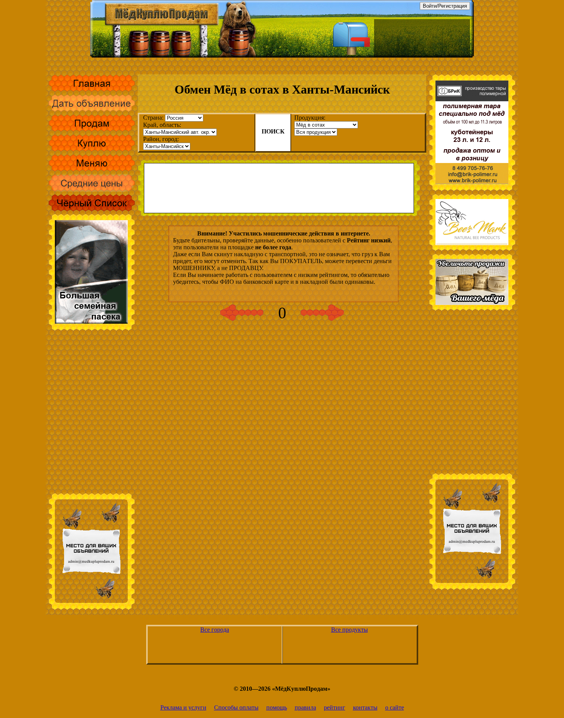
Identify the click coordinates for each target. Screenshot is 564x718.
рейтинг (334, 707)
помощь (276, 707)
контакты (365, 707)
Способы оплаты (236, 707)
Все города (214, 629)
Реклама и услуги (183, 707)
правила (305, 707)
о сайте (394, 707)
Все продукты (349, 629)
